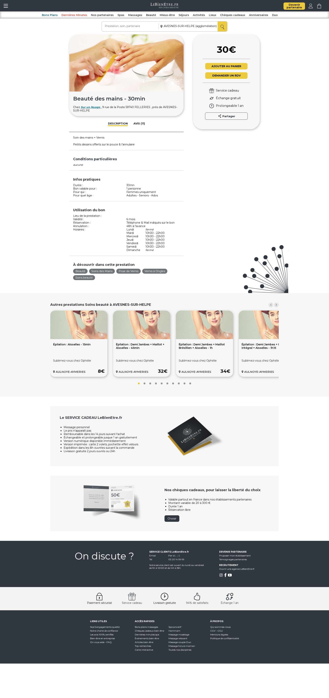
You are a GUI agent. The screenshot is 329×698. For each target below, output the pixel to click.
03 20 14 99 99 (176, 559)
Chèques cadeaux (232, 15)
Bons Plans (50, 15)
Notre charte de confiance (104, 630)
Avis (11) (139, 123)
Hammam (174, 630)
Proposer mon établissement (235, 555)
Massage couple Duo (179, 642)
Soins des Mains (102, 271)
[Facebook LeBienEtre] (225, 576)
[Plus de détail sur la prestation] (78, 338)
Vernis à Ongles (155, 271)
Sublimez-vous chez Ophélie (72, 360)
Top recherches (143, 646)
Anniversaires (258, 15)
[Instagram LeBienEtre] (221, 576)
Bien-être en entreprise (102, 638)
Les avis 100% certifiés (101, 634)
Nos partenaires (102, 15)
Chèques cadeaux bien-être (149, 630)
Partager (228, 116)
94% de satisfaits (197, 603)
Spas (120, 15)
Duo (275, 15)
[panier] (319, 7)
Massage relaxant (177, 638)
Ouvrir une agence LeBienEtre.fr (237, 568)
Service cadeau (132, 603)
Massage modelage (178, 634)
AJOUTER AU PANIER (226, 66)
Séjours (184, 15)
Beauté (151, 15)
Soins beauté (84, 277)
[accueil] (165, 7)
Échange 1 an (230, 603)
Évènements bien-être (147, 638)
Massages (135, 15)
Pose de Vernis (128, 271)
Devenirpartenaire (294, 6)
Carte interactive (144, 649)
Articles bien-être (144, 642)
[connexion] (311, 7)
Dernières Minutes (74, 15)
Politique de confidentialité (224, 638)
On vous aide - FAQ (101, 642)
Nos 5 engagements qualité (105, 626)
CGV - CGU (216, 630)
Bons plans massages (146, 626)
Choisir (172, 518)
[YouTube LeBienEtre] (230, 576)
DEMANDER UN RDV (226, 75)
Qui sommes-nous (220, 626)
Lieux (212, 15)
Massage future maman (181, 646)
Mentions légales (219, 634)
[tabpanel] (78, 344)
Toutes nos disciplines (179, 649)
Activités (199, 15)
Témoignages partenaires (233, 559)
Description (118, 123)
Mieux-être (167, 15)
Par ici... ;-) (174, 555)
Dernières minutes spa (147, 634)
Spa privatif (174, 626)
